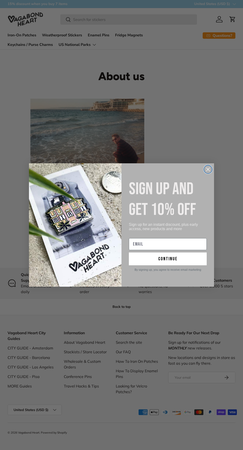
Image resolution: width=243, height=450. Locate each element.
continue (168, 259)
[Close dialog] (208, 169)
